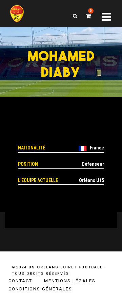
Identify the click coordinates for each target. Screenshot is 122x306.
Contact (20, 280)
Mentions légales (70, 280)
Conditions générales (40, 288)
